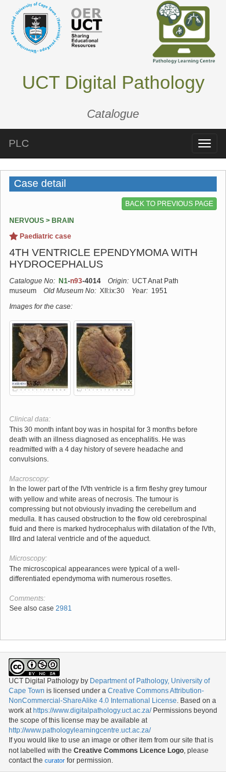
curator (55, 760)
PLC (19, 143)
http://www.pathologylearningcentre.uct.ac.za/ (80, 730)
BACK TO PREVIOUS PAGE (169, 204)
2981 (64, 608)
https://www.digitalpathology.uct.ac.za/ (92, 710)
